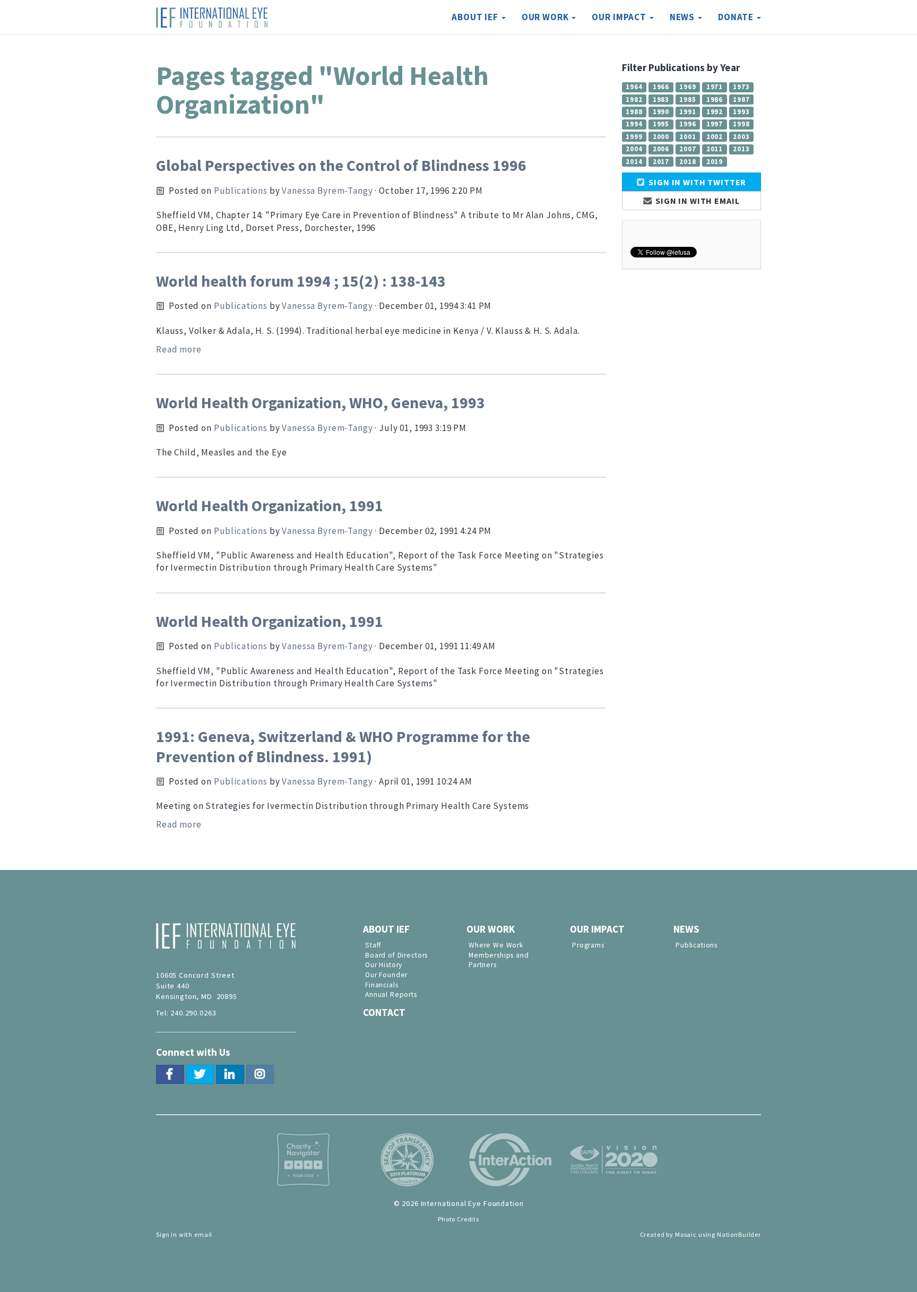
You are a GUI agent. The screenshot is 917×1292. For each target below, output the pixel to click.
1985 (687, 99)
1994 (634, 123)
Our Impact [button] (620, 17)
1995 (661, 123)
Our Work (490, 929)
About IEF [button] (476, 17)
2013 (741, 148)
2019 (714, 161)
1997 (714, 123)
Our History (383, 964)
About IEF (386, 929)
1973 (741, 86)
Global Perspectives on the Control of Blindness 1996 (341, 165)
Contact (384, 1012)
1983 (661, 99)
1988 (634, 111)
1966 (661, 86)
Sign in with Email (696, 200)
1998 (741, 123)
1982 (634, 99)
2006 (661, 148)
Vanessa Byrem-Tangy (327, 190)
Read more (179, 349)
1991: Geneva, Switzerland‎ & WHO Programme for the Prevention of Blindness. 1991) (343, 746)
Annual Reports (391, 994)
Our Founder (386, 974)
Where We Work (496, 945)
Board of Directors (396, 955)
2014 (634, 161)
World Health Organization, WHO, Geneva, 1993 (320, 402)
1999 (634, 136)
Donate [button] (737, 17)
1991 (687, 111)
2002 (714, 136)
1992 (714, 111)
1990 (661, 111)
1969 (687, 86)
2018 (687, 161)
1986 (714, 99)
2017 (661, 161)
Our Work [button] (546, 17)
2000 (661, 136)
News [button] (683, 17)
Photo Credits (458, 1219)
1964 (634, 86)
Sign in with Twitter (696, 182)
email (203, 1234)
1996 (687, 123)
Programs (588, 945)
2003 (741, 136)
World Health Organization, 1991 (269, 505)
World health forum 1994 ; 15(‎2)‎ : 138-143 (301, 281)
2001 (687, 136)
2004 (634, 148)
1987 (741, 99)
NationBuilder (739, 1234)
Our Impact (597, 929)
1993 (741, 111)
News (686, 929)
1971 (714, 86)
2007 (687, 148)
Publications (240, 190)
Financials (382, 984)
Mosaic (686, 1234)
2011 (714, 148)
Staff (373, 945)
